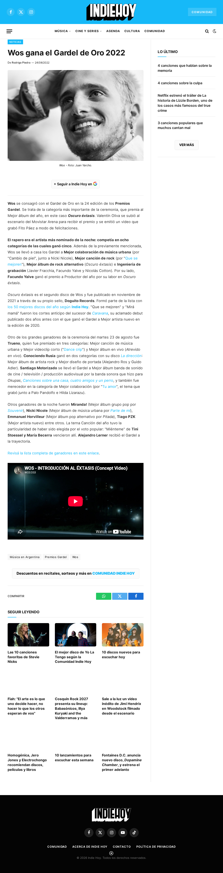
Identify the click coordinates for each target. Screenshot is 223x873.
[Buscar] (207, 31)
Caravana (100, 313)
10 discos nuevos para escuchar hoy (121, 654)
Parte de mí (120, 410)
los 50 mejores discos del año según (48, 307)
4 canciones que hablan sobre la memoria (185, 68)
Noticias (15, 41)
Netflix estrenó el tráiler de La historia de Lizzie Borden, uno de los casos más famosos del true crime (185, 103)
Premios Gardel (56, 557)
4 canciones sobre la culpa (180, 83)
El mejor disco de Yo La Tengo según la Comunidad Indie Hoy (74, 657)
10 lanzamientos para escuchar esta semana (74, 757)
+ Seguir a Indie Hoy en (73, 184)
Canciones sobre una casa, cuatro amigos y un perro (68, 380)
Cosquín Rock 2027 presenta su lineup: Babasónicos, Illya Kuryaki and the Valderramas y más (71, 708)
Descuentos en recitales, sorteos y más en (76, 573)
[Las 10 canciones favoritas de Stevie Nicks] (28, 634)
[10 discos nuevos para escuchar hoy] (123, 634)
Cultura (132, 31)
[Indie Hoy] (111, 12)
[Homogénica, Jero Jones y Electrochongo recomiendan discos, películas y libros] (28, 737)
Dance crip (73, 349)
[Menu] (9, 31)
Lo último (168, 52)
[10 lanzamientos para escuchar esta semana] (75, 737)
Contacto (122, 846)
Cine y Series (87, 31)
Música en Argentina (24, 557)
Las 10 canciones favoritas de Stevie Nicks (23, 657)
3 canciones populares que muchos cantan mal (180, 125)
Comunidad (202, 12)
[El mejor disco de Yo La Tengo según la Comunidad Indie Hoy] (75, 634)
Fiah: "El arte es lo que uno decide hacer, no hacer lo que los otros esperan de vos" (26, 706)
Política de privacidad (156, 846)
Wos (75, 557)
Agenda (113, 31)
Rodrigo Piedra (21, 62)
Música (61, 31)
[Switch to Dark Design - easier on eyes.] (214, 31)
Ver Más (186, 145)
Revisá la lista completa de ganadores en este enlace (53, 453)
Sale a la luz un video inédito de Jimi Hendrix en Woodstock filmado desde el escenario (121, 706)
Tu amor (109, 386)
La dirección (131, 356)
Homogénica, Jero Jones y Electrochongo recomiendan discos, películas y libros (27, 762)
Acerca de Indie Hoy (89, 846)
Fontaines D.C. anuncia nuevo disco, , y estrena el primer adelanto (122, 762)
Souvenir (15, 410)
